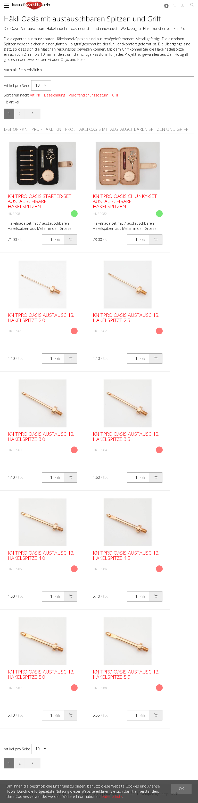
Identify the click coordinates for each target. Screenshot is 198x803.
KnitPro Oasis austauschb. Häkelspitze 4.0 (41, 555)
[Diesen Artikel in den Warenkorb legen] (70, 240)
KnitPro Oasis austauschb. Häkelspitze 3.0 (41, 436)
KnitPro (30, 129)
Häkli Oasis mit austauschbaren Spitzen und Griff (132, 129)
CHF (115, 95)
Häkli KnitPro (58, 129)
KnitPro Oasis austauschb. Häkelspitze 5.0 (41, 674)
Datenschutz (111, 796)
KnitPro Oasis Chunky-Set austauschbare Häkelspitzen (125, 201)
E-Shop (11, 129)
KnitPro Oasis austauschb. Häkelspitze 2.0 (41, 317)
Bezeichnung (54, 95)
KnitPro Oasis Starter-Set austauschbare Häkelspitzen (39, 201)
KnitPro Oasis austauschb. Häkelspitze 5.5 (126, 674)
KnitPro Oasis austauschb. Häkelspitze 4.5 (126, 555)
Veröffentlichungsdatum (88, 95)
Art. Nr (35, 95)
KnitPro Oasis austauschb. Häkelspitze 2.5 (126, 317)
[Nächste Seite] (32, 114)
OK (181, 788)
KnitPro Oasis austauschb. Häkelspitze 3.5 (126, 436)
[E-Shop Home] (31, 5)
